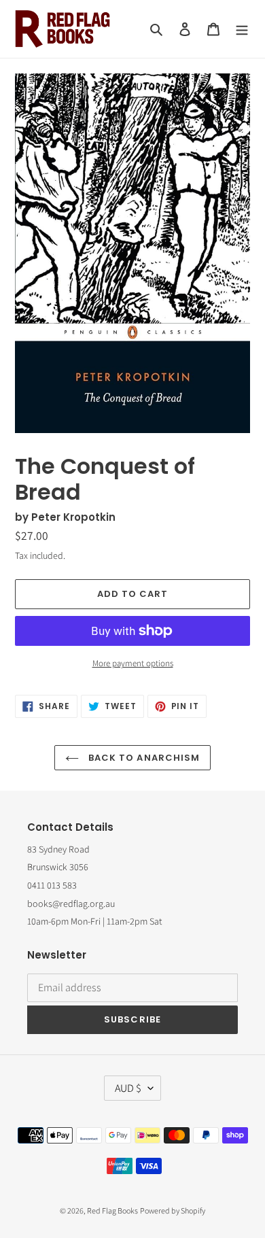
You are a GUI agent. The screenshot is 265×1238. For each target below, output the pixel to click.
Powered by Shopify (172, 1210)
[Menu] (242, 29)
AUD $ (128, 1088)
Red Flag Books (112, 1210)
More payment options (132, 663)
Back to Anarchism (143, 757)
